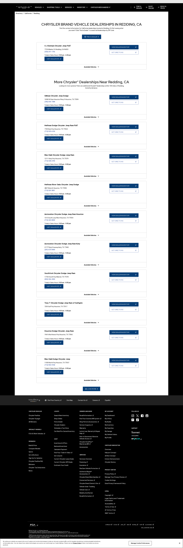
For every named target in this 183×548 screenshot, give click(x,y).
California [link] (28, 13)
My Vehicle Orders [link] (111, 434)
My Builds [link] (108, 422)
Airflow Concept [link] (110, 456)
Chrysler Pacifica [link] (34, 415)
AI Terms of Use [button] (110, 510)
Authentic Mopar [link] (86, 473)
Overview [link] (108, 449)
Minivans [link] (32, 464)
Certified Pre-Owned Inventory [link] (64, 431)
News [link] (31, 471)
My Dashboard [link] (110, 415)
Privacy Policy (77, 543)
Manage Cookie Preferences (140, 543)
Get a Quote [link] (58, 456)
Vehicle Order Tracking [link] (87, 486)
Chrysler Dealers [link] (59, 425)
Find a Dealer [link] (58, 422)
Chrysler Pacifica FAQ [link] (36, 461)
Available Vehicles (90, 67)
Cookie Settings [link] (110, 480)
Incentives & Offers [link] (60, 443)
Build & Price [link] (33, 445)
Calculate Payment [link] (60, 449)
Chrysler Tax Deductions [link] (37, 467)
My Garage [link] (108, 431)
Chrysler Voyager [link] (34, 418)
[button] (39, 7)
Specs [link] (31, 452)
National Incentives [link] (60, 446)
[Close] (179, 543)
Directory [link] (19, 13)
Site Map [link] (70, 400)
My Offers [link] (108, 418)
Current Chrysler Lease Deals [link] (64, 459)
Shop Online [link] (58, 418)
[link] (24, 7)
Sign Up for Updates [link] (35, 458)
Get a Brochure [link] (34, 455)
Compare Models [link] (34, 448)
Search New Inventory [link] (61, 415)
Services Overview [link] (86, 459)
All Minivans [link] (33, 422)
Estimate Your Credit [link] (61, 465)
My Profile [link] (108, 437)
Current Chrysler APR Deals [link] (63, 462)
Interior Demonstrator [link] (112, 459)
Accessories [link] (84, 447)
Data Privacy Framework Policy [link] (115, 483)
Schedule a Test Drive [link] (61, 428)
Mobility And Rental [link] (86, 493)
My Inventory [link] (109, 425)
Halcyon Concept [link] (110, 452)
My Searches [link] (109, 428)
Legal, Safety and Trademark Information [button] (114, 499)
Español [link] (107, 400)
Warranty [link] (83, 428)
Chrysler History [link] (110, 462)
